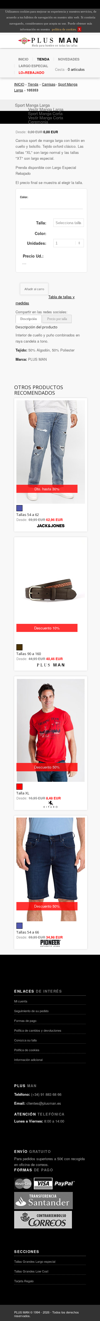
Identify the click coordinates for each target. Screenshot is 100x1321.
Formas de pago (25, 1020)
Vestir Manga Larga (45, 109)
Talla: (41, 223)
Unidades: (36, 243)
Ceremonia (38, 122)
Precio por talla (57, 319)
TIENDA (43, 59)
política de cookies (63, 29)
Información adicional (28, 1059)
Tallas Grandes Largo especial (34, 1261)
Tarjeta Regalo (24, 1281)
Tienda (33, 84)
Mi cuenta (20, 1001)
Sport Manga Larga (32, 105)
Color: (40, 233)
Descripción (28, 319)
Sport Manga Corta (45, 113)
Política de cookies (26, 1050)
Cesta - (61, 69)
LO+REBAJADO (31, 72)
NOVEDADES (68, 59)
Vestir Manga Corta (45, 117)
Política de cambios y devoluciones (37, 1030)
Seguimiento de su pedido (31, 1011)
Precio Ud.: (33, 256)
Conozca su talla (25, 1040)
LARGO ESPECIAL (33, 65)
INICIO (23, 59)
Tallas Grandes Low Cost (31, 1271)
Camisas (48, 84)
